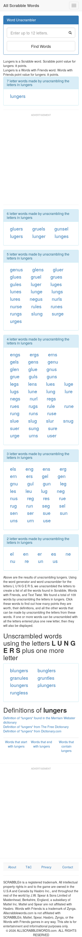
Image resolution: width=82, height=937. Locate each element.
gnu (14, 483)
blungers (19, 670)
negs (15, 398)
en (25, 553)
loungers (19, 685)
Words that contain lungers (66, 746)
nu (12, 561)
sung (34, 428)
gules (15, 284)
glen (14, 369)
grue (14, 376)
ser (30, 513)
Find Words (41, 46)
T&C (29, 867)
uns (14, 520)
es (53, 553)
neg (61, 491)
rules (36, 306)
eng (29, 468)
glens (38, 269)
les (13, 491)
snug (68, 420)
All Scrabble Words (21, 5)
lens (32, 383)
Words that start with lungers (16, 744)
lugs (14, 391)
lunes (15, 291)
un (40, 561)
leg (63, 483)
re (27, 561)
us (55, 561)
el (12, 553)
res (46, 498)
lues (50, 383)
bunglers (47, 670)
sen (14, 513)
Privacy (46, 867)
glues (15, 276)
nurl (34, 398)
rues (14, 406)
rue (62, 498)
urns (33, 435)
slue (14, 420)
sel (62, 505)
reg (30, 498)
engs (15, 354)
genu (53, 361)
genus (16, 269)
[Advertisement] (41, 161)
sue (47, 513)
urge (14, 435)
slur (50, 420)
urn (30, 520)
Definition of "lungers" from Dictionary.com (32, 731)
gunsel (61, 228)
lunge (36, 291)
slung (37, 313)
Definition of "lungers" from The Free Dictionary (36, 726)
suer (14, 428)
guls (33, 376)
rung (14, 413)
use (47, 520)
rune (69, 406)
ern (13, 476)
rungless (19, 692)
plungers (47, 685)
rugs (33, 406)
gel (45, 476)
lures (15, 299)
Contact (67, 867)
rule (51, 406)
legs (14, 383)
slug (32, 420)
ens (46, 468)
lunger (38, 236)
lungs (57, 291)
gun (47, 483)
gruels (38, 228)
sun (64, 513)
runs (33, 413)
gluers (16, 228)
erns (52, 354)
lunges (62, 236)
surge (58, 313)
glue (32, 369)
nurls (57, 299)
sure (52, 428)
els (13, 468)
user (51, 435)
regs (51, 398)
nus (14, 498)
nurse (16, 306)
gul (30, 483)
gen (62, 476)
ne (68, 553)
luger (36, 284)
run (29, 505)
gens (33, 361)
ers (29, 476)
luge (68, 383)
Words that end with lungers (41, 744)
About (12, 867)
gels (14, 361)
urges (16, 321)
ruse (51, 413)
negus (36, 299)
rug (13, 505)
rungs (16, 313)
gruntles (46, 677)
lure (69, 391)
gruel (36, 276)
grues (56, 276)
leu (29, 491)
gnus (52, 369)
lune (32, 391)
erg (63, 468)
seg (46, 505)
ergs (34, 354)
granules (19, 677)
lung (50, 391)
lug (44, 491)
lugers (16, 236)
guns (52, 376)
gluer (58, 269)
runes (57, 306)
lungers (18, 96)
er (40, 553)
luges (56, 284)
